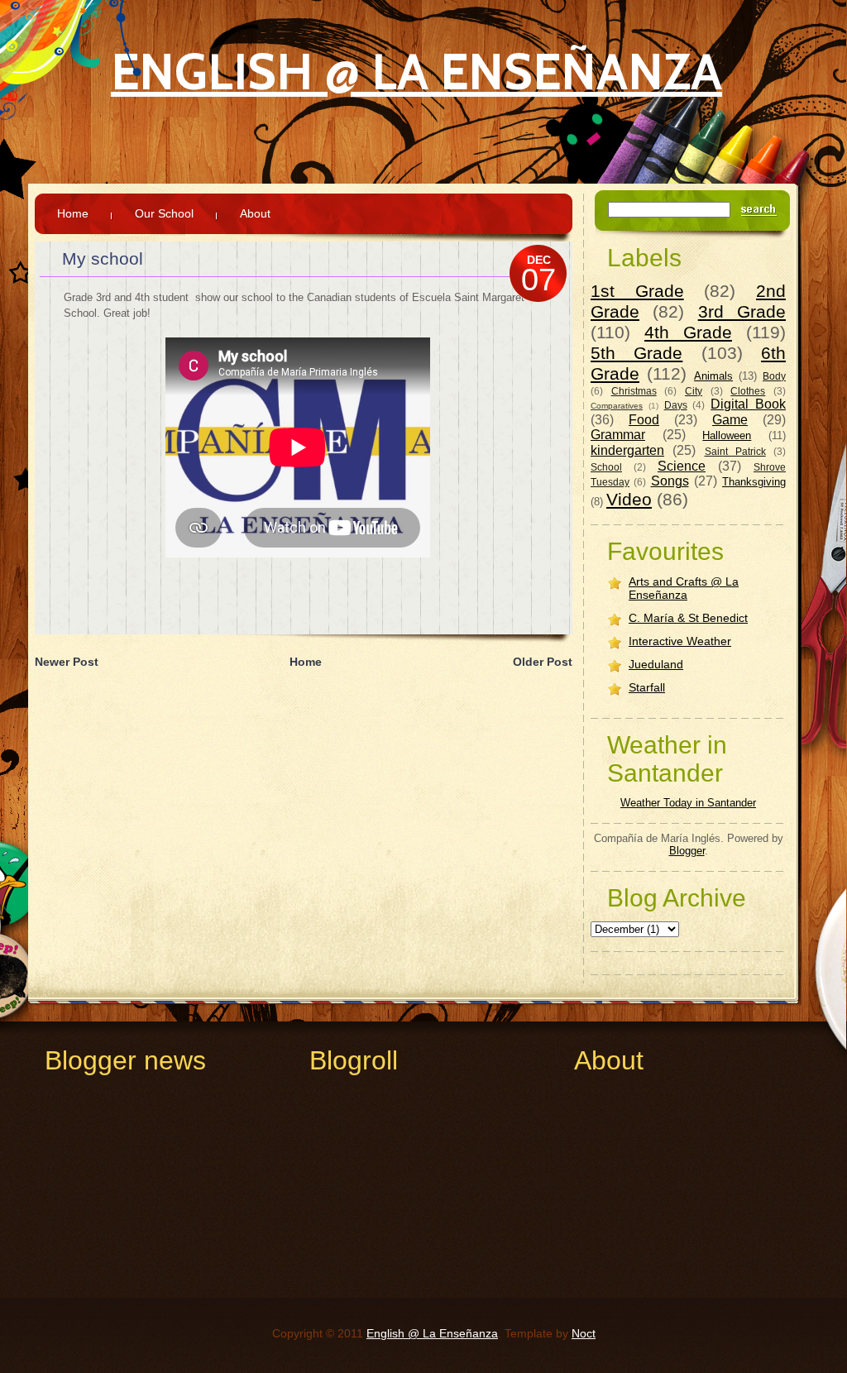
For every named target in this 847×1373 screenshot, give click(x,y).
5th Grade (636, 352)
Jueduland (656, 664)
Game (730, 420)
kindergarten (627, 450)
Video (629, 499)
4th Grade (688, 332)
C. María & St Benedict (688, 617)
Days (675, 404)
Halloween (726, 435)
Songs (670, 481)
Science (682, 466)
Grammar (618, 435)
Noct (584, 1333)
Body (774, 376)
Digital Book (748, 404)
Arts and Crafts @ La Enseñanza (684, 588)
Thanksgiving (754, 482)
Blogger (687, 850)
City (693, 390)
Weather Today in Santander (688, 803)
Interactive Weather (680, 641)
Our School (164, 213)
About (255, 213)
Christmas (634, 390)
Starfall (647, 687)
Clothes (747, 390)
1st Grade (637, 290)
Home (73, 213)
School (606, 467)
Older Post (542, 661)
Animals (713, 376)
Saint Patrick (735, 451)
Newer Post (66, 661)
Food (644, 420)
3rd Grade (742, 311)
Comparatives (617, 405)
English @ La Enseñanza (416, 71)
